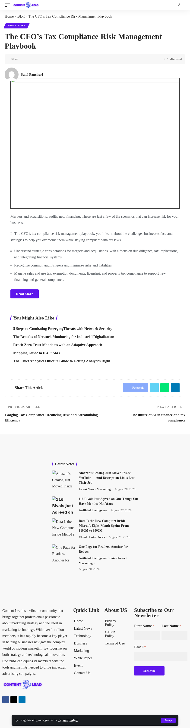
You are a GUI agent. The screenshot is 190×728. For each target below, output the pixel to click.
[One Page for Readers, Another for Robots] (63, 553)
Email (140, 647)
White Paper (16, 25)
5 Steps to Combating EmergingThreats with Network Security (62, 329)
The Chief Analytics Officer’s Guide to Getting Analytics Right (61, 361)
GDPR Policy (110, 634)
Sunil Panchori (32, 74)
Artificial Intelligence (93, 510)
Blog (21, 16)
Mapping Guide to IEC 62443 (36, 353)
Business (80, 643)
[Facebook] (5, 699)
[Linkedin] (22, 699)
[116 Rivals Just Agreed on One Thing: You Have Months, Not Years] (63, 505)
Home (9, 16)
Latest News (86, 489)
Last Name (171, 626)
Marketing (104, 489)
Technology (82, 636)
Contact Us (82, 673)
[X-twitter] (13, 699)
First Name (144, 626)
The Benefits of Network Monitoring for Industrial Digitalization (63, 337)
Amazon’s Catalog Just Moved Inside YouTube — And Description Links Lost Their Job (107, 477)
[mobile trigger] (9, 5)
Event (78, 665)
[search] (173, 5)
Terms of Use (115, 643)
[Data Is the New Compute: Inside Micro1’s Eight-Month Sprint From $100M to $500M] (63, 527)
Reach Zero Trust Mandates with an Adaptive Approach (57, 345)
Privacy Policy (68, 720)
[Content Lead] (27, 5)
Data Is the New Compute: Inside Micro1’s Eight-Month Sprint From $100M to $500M (104, 525)
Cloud (83, 537)
